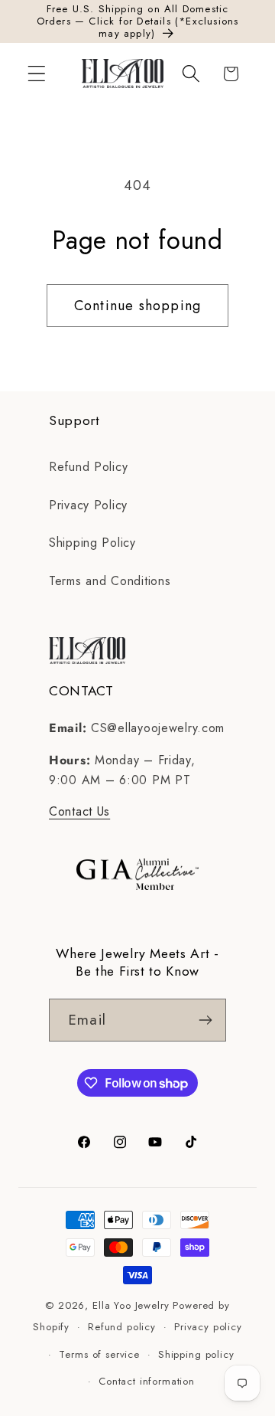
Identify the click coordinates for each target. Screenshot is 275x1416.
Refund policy (122, 1327)
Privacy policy (208, 1327)
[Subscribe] (205, 1020)
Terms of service (99, 1354)
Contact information (147, 1381)
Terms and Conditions (109, 581)
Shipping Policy (92, 542)
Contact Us (79, 811)
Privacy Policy (88, 505)
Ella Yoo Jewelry (130, 1305)
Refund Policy (88, 467)
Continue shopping (137, 306)
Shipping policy (196, 1354)
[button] (37, 74)
